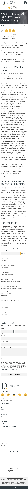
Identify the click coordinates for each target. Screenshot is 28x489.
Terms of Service (14, 369)
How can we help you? (7, 347)
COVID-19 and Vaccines (6, 263)
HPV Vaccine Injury (5, 284)
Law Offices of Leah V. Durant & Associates (15, 478)
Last (15, 333)
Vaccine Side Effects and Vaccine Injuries (16, 249)
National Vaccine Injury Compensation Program (11, 288)
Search (23, 254)
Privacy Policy (4, 369)
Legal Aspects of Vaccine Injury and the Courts (11, 286)
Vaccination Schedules (6, 298)
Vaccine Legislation (5, 314)
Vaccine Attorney (4, 307)
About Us (3, 412)
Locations (3, 424)
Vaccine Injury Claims (5, 309)
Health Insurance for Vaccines (7, 279)
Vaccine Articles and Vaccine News (8, 305)
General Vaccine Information (7, 274)
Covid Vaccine (4, 260)
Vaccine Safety (4, 316)
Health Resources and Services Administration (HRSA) (12, 281)
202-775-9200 (14, 7)
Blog (4, 25)
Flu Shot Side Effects (5, 270)
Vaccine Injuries (5, 417)
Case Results (4, 421)
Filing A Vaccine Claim (5, 267)
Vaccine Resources (5, 419)
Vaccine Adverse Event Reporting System (10, 300)
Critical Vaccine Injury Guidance (8, 265)
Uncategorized (4, 295)
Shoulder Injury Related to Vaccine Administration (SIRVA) (13, 291)
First (2, 333)
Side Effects (4, 414)
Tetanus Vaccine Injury (6, 293)
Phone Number (5, 336)
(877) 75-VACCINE (15, 8)
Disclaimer (12, 479)
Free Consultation (6, 403)
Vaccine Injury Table (5, 312)
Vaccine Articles (4, 302)
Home (2, 409)
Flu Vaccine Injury (5, 272)
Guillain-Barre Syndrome (6, 277)
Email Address (4, 341)
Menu (25, 3)
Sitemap (14, 481)
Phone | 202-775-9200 (6, 401)
